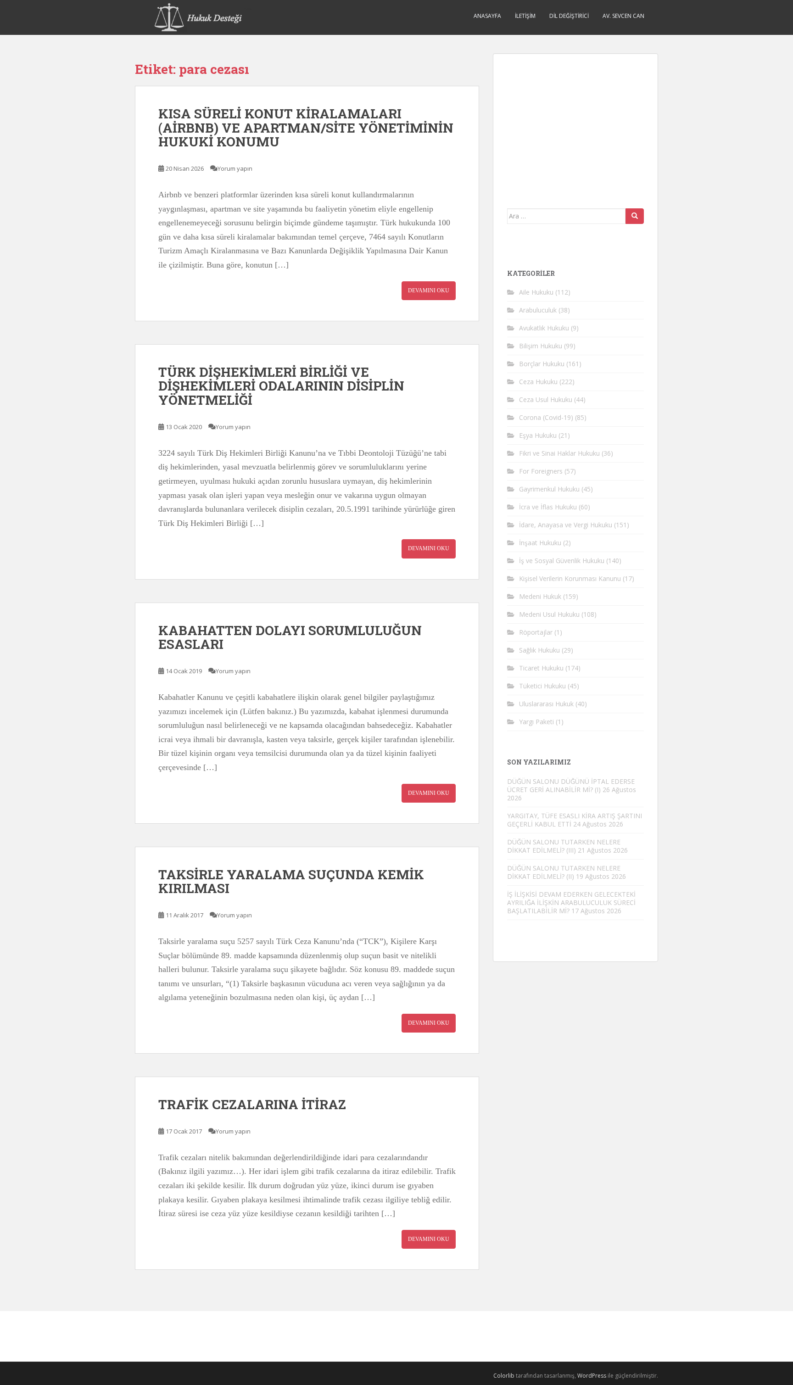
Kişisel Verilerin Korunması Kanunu (570, 578)
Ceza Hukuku (538, 381)
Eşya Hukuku (538, 435)
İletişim (525, 16)
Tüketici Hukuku (542, 685)
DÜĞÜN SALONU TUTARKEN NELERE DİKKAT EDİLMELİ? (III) (563, 846)
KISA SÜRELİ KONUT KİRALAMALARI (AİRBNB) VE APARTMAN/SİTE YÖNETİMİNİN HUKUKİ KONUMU (305, 128)
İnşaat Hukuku (540, 542)
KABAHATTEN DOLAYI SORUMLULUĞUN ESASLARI (290, 637)
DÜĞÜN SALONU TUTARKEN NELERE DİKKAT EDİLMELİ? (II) (563, 872)
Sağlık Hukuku (539, 650)
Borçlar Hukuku (541, 363)
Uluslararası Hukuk (546, 703)
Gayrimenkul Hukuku (549, 489)
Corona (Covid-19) (546, 417)
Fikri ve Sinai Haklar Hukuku (559, 453)
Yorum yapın (235, 168)
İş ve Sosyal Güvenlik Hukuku (561, 560)
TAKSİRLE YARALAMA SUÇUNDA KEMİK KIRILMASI (291, 881)
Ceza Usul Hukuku (545, 399)
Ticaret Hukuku (541, 668)
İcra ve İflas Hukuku (548, 507)
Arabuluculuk (538, 310)
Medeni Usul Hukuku (549, 614)
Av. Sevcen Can (623, 16)
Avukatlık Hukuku (544, 328)
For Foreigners (541, 471)
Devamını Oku (428, 290)
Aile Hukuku (536, 292)
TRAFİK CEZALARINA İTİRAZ (252, 1104)
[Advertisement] (576, 124)
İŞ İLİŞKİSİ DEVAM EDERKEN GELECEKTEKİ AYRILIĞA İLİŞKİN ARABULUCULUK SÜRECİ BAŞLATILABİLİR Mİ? (571, 902)
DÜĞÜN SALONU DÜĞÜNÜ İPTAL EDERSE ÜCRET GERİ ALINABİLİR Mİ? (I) (571, 785)
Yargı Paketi (536, 721)
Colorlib (503, 1375)
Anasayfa (487, 16)
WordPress (591, 1375)
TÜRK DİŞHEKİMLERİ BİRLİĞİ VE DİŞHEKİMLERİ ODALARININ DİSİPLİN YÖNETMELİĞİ (281, 386)
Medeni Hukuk (540, 596)
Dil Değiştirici (569, 16)
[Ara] (634, 216)
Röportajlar (536, 632)
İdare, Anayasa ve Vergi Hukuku (565, 524)
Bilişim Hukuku (540, 345)
